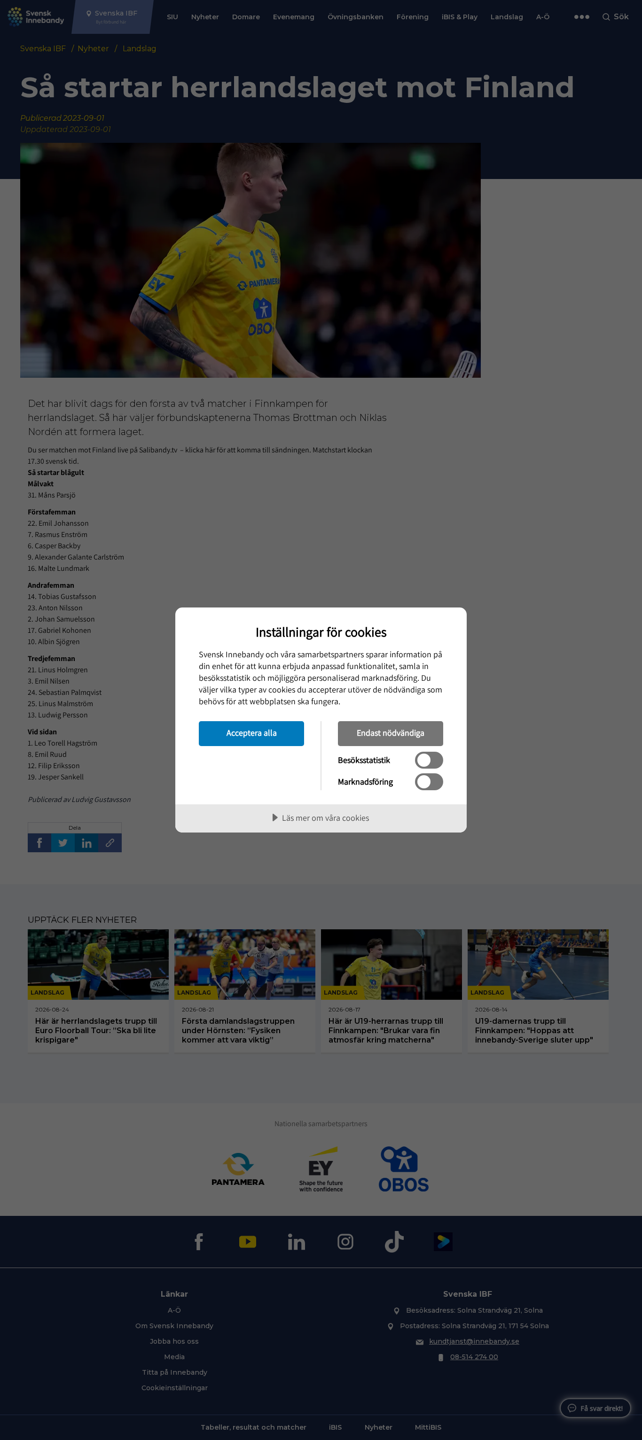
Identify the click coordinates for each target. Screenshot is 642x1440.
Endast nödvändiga (390, 732)
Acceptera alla (252, 732)
